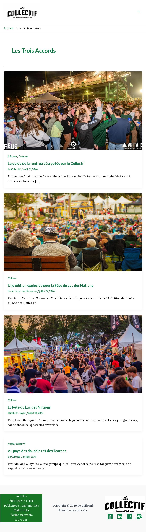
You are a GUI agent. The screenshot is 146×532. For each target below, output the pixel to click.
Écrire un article (21, 515)
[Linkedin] (120, 516)
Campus (23, 156)
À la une (12, 156)
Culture (12, 278)
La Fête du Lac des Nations (30, 407)
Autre (11, 443)
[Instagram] (129, 516)
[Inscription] (139, 516)
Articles (21, 496)
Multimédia (21, 510)
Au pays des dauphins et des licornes (37, 451)
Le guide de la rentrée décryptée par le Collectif (46, 163)
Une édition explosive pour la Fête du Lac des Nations (51, 285)
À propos (21, 519)
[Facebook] (110, 516)
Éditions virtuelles (21, 500)
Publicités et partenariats (21, 505)
